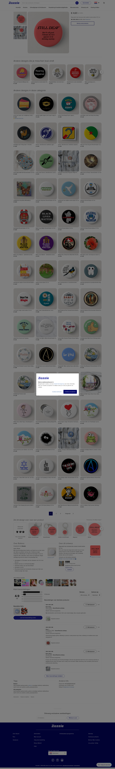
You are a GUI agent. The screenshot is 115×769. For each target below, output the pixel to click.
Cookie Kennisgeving (59, 384)
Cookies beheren (57, 392)
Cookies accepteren (70, 392)
